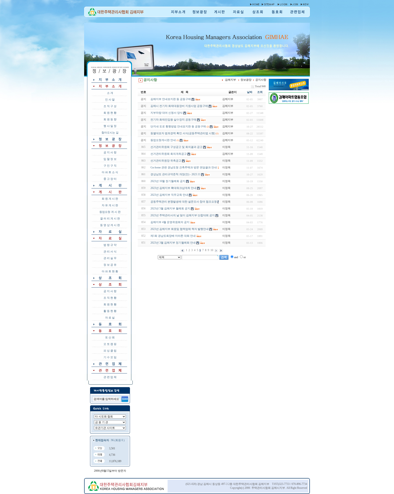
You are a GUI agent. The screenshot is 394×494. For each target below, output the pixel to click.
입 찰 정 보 (110, 159)
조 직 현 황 (110, 297)
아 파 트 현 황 (110, 271)
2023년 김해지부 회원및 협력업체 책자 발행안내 (179, 229)
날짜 (249, 92)
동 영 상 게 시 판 (110, 225)
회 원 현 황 (110, 112)
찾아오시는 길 (110, 132)
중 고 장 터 (110, 178)
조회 (260, 92)
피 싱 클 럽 (110, 350)
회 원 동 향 (110, 119)
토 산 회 (110, 337)
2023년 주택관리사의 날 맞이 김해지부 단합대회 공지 (182, 215)
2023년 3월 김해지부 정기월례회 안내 (173, 242)
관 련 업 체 (110, 377)
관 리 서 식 (110, 251)
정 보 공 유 (110, 264)
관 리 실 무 (110, 258)
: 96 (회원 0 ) (109, 440)
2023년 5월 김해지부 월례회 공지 (170, 208)
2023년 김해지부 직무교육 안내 (169, 194)
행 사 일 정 (110, 126)
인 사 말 (110, 99)
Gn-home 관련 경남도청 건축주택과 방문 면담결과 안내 (183, 167)
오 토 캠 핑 (110, 344)
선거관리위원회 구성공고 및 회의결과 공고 (176, 147)
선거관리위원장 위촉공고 (165, 160)
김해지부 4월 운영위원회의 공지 (169, 222)
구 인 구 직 (110, 165)
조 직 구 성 (110, 106)
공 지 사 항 (110, 152)
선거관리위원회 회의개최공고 (168, 153)
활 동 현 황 (110, 311)
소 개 (110, 93)
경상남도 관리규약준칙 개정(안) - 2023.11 (175, 174)
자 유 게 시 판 (110, 205)
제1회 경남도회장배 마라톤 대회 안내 (173, 235)
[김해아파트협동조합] (289, 102)
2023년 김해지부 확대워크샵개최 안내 (173, 188)
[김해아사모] (289, 89)
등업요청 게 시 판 (110, 212)
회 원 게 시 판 (110, 198)
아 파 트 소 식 (110, 172)
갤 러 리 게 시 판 (110, 218)
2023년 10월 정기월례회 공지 (167, 181)
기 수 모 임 (110, 357)
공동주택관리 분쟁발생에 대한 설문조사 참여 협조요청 (183, 201)
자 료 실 (110, 317)
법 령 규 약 (110, 245)
